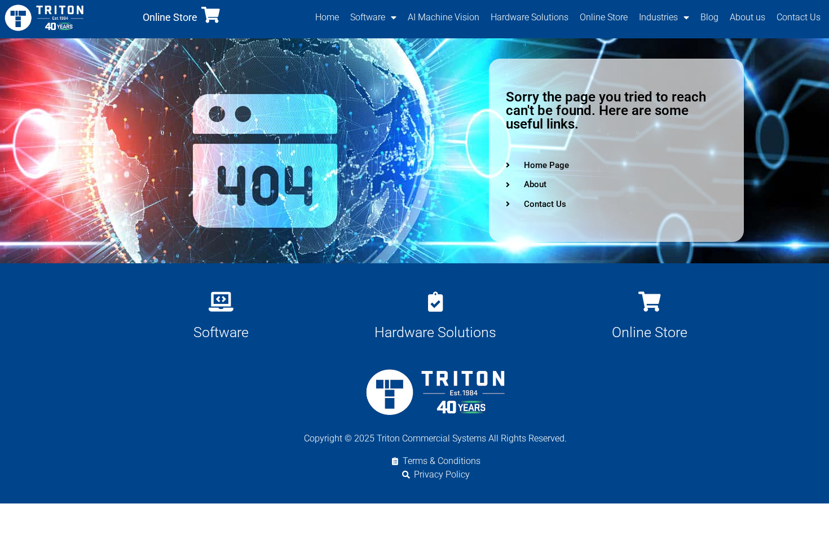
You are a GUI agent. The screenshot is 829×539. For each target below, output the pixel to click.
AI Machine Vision (443, 17)
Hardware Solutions (529, 17)
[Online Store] (210, 15)
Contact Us (799, 17)
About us (747, 17)
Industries (658, 17)
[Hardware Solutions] (435, 301)
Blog (709, 17)
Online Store (170, 17)
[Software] (221, 301)
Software (367, 17)
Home (327, 17)
